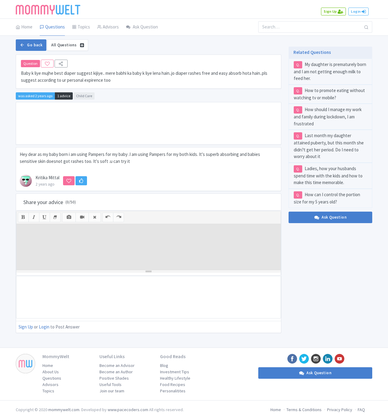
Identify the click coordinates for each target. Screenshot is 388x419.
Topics (84, 27)
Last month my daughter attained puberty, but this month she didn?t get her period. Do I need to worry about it (329, 146)
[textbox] (148, 246)
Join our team (111, 391)
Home (26, 27)
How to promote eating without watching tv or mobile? (329, 94)
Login (356, 11)
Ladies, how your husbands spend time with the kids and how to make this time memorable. (328, 176)
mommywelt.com (63, 409)
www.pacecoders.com (128, 409)
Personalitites (173, 391)
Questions (55, 27)
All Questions (64, 45)
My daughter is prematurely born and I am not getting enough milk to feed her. (330, 71)
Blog (164, 365)
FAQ (361, 409)
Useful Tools (110, 384)
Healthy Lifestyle (175, 378)
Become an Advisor (117, 365)
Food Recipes (172, 384)
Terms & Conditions (304, 409)
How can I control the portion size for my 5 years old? (327, 198)
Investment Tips (174, 371)
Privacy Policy (339, 409)
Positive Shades (114, 378)
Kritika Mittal (47, 177)
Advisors (111, 27)
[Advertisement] (148, 123)
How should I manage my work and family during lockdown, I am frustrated (328, 117)
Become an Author (116, 371)
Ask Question (145, 27)
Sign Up (331, 11)
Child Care (84, 96)
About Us (50, 371)
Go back (34, 45)
